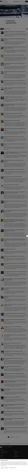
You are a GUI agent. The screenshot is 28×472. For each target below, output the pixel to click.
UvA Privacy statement (3, 465)
